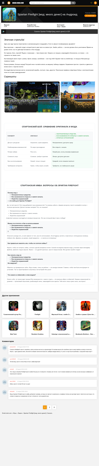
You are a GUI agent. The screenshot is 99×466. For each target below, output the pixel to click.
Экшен (63, 26)
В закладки (91, 15)
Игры (58, 26)
